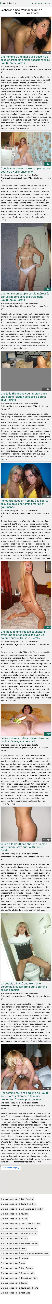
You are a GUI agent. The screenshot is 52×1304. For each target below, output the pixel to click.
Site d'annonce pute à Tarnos (14, 1219)
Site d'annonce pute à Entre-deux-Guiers (19, 1233)
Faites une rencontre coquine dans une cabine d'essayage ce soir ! (25, 740)
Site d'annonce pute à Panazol (14, 1238)
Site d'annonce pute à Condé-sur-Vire (18, 1273)
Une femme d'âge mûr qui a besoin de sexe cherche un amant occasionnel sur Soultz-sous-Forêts (25, 60)
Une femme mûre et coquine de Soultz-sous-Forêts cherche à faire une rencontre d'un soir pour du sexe (25, 1096)
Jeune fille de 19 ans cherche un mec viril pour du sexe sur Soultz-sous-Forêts (24, 847)
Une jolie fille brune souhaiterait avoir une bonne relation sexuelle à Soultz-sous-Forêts (24, 396)
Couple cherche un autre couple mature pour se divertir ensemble (25, 170)
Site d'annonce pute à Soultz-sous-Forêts (19, 1288)
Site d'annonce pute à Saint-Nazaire (17, 1199)
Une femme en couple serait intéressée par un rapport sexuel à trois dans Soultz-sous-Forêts (25, 296)
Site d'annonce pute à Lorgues (14, 1258)
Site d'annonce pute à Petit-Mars (15, 1293)
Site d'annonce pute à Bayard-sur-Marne (19, 1228)
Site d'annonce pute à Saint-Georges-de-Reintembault (25, 1253)
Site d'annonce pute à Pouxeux (14, 1214)
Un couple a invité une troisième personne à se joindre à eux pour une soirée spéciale (24, 986)
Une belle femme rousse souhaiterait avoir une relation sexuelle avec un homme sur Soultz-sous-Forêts (24, 635)
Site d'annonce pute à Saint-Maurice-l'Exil (19, 1243)
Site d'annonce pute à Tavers (14, 1248)
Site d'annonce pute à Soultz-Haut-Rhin (18, 1204)
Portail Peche (8, 3)
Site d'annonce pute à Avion (13, 1263)
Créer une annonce (41, 3)
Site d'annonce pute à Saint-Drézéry (17, 1268)
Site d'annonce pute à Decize (14, 1283)
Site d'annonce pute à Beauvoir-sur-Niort (19, 1278)
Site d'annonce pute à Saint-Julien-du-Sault (20, 1223)
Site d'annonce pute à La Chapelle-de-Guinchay (22, 1209)
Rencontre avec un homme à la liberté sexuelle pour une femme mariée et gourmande (24, 504)
